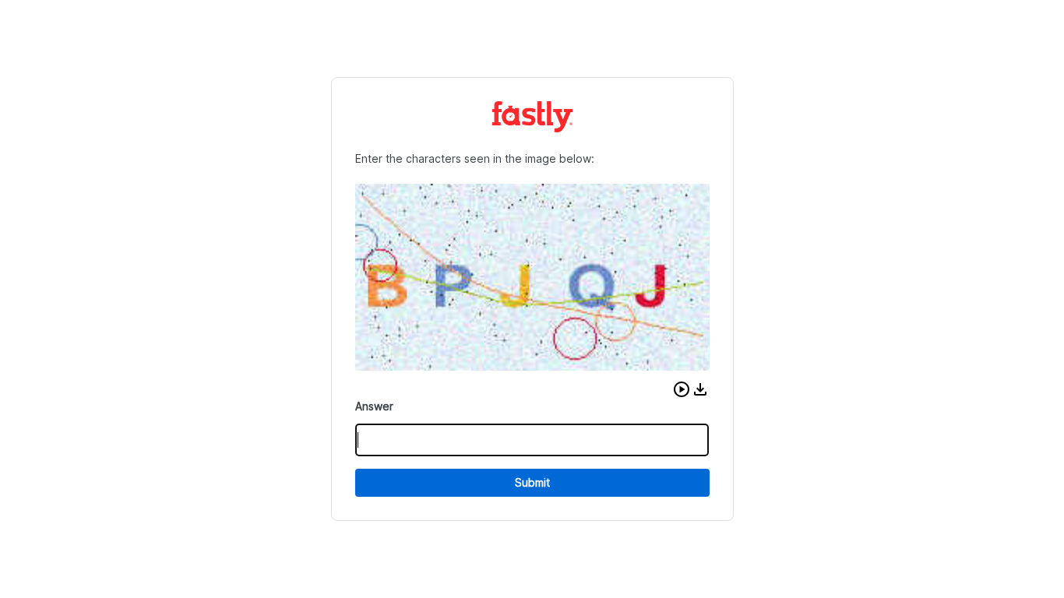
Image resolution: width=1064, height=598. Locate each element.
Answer (374, 406)
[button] (681, 389)
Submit (532, 482)
